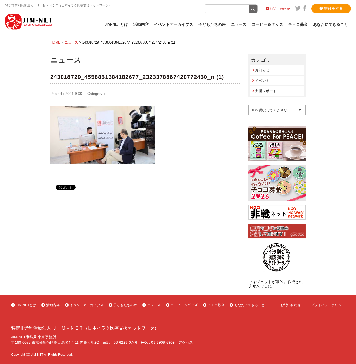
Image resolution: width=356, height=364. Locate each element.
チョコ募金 (298, 24)
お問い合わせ (279, 9)
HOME (55, 42)
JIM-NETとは (116, 24)
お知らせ (262, 70)
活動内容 (141, 24)
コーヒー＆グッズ (267, 24)
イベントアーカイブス (173, 24)
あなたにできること (330, 24)
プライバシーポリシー (328, 305)
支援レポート (266, 91)
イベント (262, 80)
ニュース (239, 24)
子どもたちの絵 (212, 24)
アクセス (185, 342)
